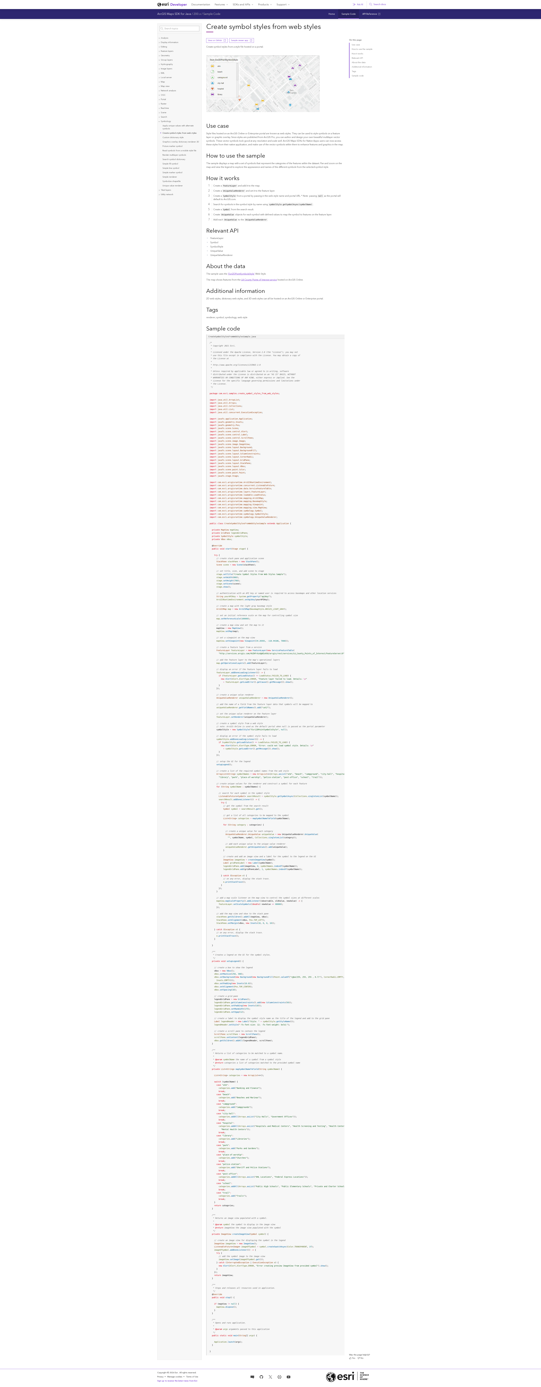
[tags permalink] (220, 310)
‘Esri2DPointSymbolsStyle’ (241, 274)
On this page (355, 40)
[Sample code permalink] (244, 329)
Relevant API (357, 58)
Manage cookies (174, 1376)
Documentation (200, 4)
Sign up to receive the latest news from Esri (177, 1381)
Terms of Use (192, 1377)
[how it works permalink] (242, 179)
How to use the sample (362, 49)
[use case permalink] (231, 126)
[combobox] (179, 28)
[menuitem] (331, 14)
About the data (358, 62)
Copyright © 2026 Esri (167, 1372)
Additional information (362, 67)
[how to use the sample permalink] (267, 156)
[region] (276, 847)
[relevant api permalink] (241, 231)
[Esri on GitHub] (261, 1377)
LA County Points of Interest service (259, 280)
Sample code (358, 76)
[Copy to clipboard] (341, 342)
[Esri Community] (252, 1377)
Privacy (160, 1377)
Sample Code (211, 14)
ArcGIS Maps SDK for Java (174, 14)
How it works (357, 53)
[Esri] (347, 1377)
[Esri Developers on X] (270, 1377)
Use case (356, 45)
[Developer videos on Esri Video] (279, 1377)
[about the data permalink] (247, 267)
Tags (354, 71)
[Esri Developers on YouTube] (288, 1377)
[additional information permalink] (267, 291)
